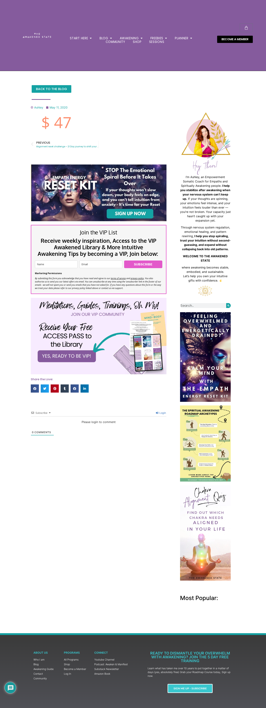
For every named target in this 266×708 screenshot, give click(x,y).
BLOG (104, 38)
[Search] (228, 305)
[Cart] (246, 27)
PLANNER (181, 38)
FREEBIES (156, 38)
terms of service (118, 278)
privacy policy (137, 278)
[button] (35, 388)
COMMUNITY (115, 42)
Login (162, 412)
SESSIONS (156, 42)
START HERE (79, 38)
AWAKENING (129, 38)
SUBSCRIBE (143, 264)
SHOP (137, 42)
